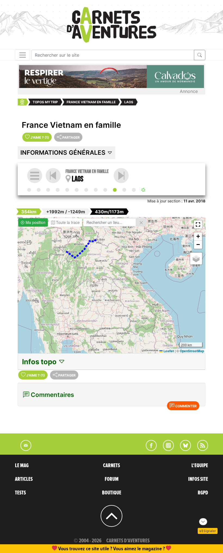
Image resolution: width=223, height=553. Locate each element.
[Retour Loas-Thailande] (134, 190)
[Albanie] (77, 190)
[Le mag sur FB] (148, 449)
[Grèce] (86, 190)
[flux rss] (200, 449)
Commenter (185, 406)
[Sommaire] (34, 175)
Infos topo (40, 361)
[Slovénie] (48, 190)
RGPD (203, 493)
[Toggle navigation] (22, 55)
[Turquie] (96, 190)
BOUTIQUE (111, 493)
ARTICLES (24, 479)
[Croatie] (58, 190)
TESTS (20, 493)
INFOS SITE (198, 479)
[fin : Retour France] (143, 190)
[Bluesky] (183, 449)
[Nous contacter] (23, 449)
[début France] (29, 190)
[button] (198, 224)
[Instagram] (166, 449)
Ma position (34, 222)
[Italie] (39, 190)
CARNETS (111, 465)
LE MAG (22, 465)
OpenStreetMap (192, 350)
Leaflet (168, 350)
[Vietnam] (121, 175)
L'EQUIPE (199, 465)
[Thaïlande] (105, 190)
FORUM (112, 479)
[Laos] (115, 190)
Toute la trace (67, 222)
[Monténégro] (67, 190)
